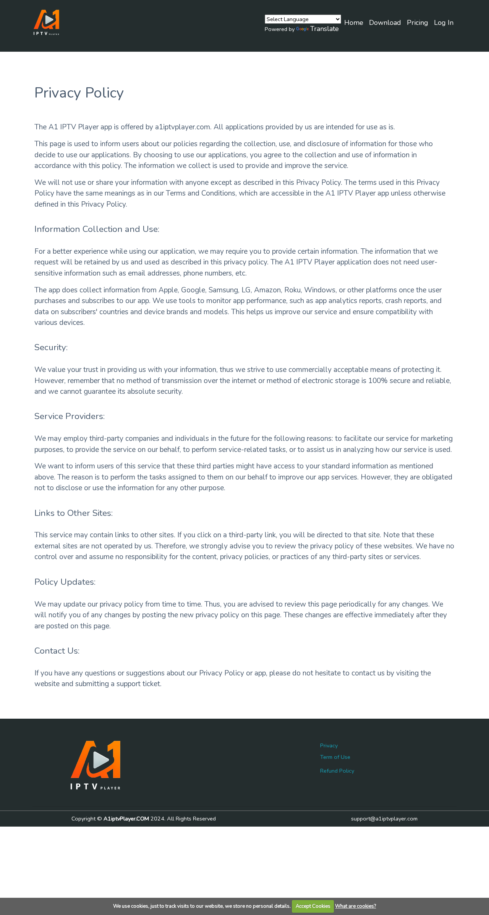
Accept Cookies (313, 906)
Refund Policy (337, 771)
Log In (443, 22)
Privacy (329, 745)
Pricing (417, 22)
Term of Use (335, 757)
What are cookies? (355, 906)
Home (353, 22)
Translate (324, 28)
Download (385, 22)
